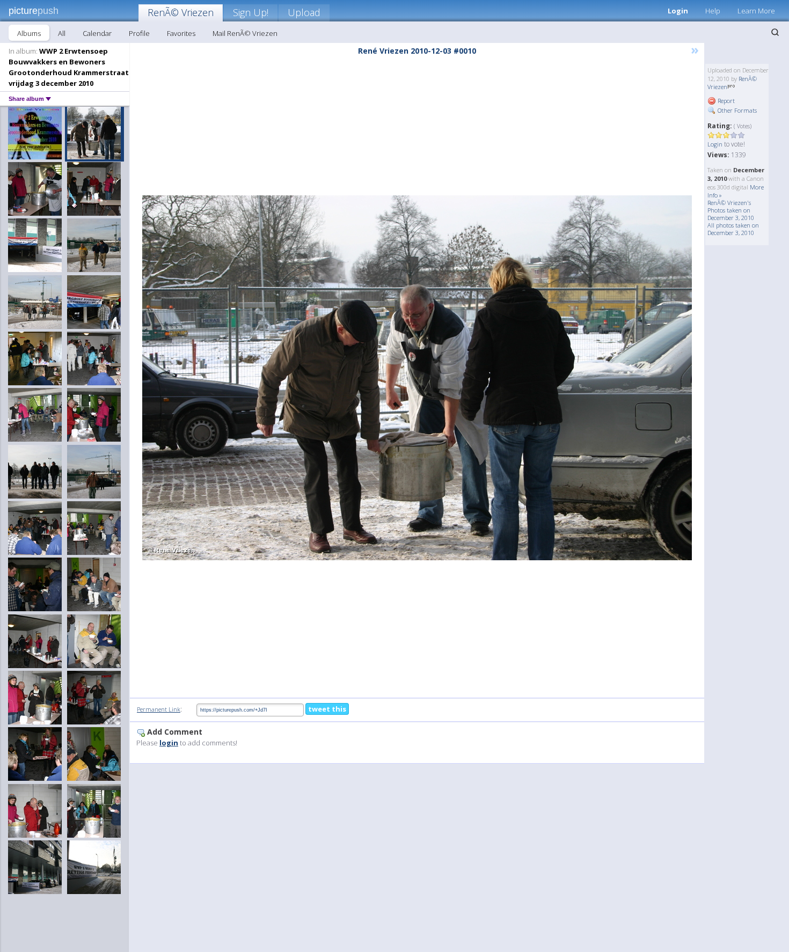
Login (678, 11)
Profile (139, 33)
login (168, 743)
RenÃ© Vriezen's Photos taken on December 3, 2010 (730, 210)
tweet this (327, 709)
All (61, 33)
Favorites (181, 33)
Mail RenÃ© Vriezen (245, 33)
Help (712, 11)
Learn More (756, 11)
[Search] (775, 32)
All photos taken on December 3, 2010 (733, 229)
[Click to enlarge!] (417, 377)
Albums (29, 33)
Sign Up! (250, 12)
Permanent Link (158, 709)
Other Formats (736, 110)
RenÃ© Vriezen (181, 12)
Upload (304, 12)
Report (725, 101)
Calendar (97, 33)
